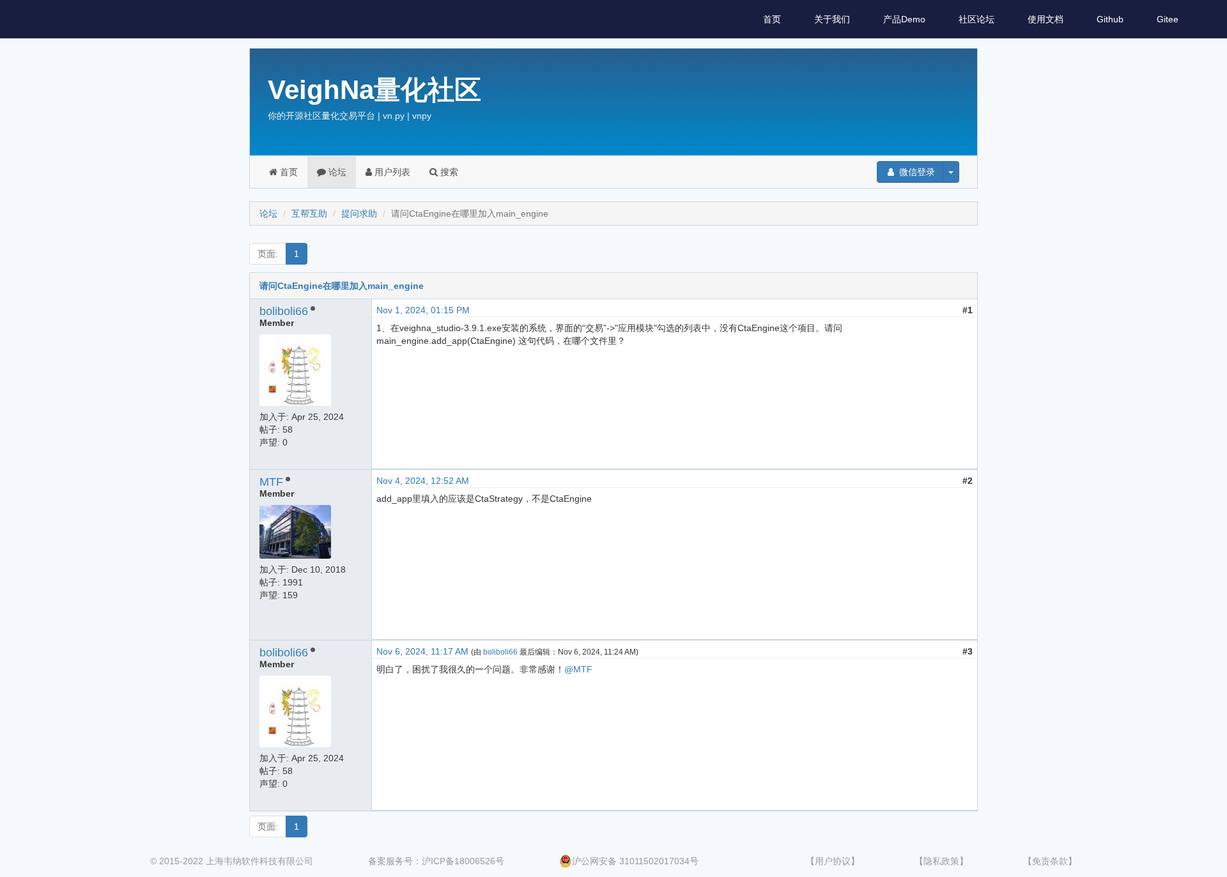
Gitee (1167, 19)
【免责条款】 (1050, 861)
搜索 (448, 172)
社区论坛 (976, 19)
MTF (271, 482)
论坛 (336, 172)
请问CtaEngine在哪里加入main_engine (341, 286)
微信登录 (916, 172)
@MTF (578, 669)
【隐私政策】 (941, 861)
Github (1110, 19)
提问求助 (359, 213)
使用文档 (1045, 19)
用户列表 (391, 172)
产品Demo (904, 19)
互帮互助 (309, 213)
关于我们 (832, 19)
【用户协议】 (833, 861)
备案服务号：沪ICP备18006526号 (436, 861)
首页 (772, 19)
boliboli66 (283, 311)
